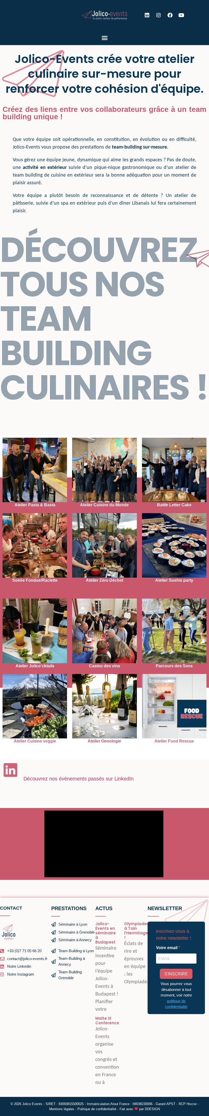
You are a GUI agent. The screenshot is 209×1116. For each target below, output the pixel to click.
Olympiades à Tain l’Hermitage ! (136, 930)
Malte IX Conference (107, 1021)
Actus (103, 908)
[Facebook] (170, 15)
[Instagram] (158, 15)
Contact (11, 908)
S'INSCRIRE (176, 974)
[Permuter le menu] (104, 38)
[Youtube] (181, 15)
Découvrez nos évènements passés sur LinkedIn (79, 778)
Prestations (68, 908)
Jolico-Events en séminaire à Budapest (105, 933)
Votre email (167, 948)
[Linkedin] (147, 15)
